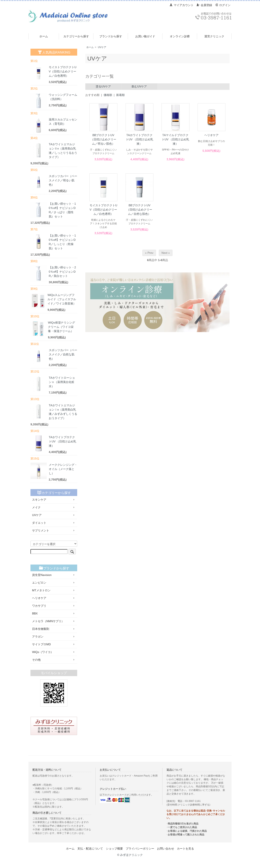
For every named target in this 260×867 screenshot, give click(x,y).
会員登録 (206, 5)
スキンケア (39, 499)
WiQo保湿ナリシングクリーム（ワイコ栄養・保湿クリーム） (61, 327)
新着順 (120, 95)
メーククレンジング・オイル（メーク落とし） (63, 469)
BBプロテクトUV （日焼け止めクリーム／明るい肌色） (103, 139)
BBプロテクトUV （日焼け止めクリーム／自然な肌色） (139, 209)
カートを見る (185, 848)
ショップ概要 (114, 848)
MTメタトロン (41, 590)
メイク (36, 507)
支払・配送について (90, 848)
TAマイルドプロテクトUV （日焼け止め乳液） (175, 139)
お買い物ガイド (145, 36)
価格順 (108, 95)
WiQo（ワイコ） (42, 652)
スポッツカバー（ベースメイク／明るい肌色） (63, 180)
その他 (36, 659)
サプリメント (40, 530)
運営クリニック (214, 36)
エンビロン (39, 582)
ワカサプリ (39, 605)
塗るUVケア (103, 86)
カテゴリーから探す (76, 36)
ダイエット (39, 522)
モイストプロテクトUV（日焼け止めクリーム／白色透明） (103, 209)
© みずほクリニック (130, 854)
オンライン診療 (180, 36)
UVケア (102, 47)
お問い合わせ (165, 848)
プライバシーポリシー (140, 848)
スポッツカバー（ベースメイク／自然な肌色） (63, 354)
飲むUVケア (139, 86)
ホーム (43, 36)
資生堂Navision (42, 575)
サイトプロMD (41, 644)
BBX (35, 613)
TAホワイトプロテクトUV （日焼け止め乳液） (139, 139)
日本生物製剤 (40, 628)
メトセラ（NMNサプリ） (48, 621)
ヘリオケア (211, 135)
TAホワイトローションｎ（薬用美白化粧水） (62, 382)
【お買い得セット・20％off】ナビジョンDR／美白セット (62, 272)
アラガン (37, 636)
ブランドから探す (110, 36)
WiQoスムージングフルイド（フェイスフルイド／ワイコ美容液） (62, 299)
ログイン (225, 5)
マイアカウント (184, 5)
